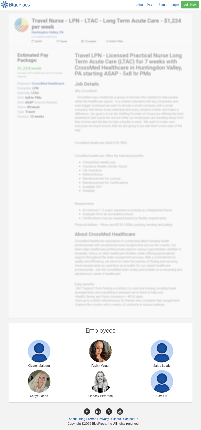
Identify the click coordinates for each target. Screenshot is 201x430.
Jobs (139, 5)
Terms (92, 419)
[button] (151, 5)
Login (175, 5)
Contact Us (130, 419)
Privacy (104, 419)
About (73, 419)
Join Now (190, 4)
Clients (116, 419)
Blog (82, 419)
